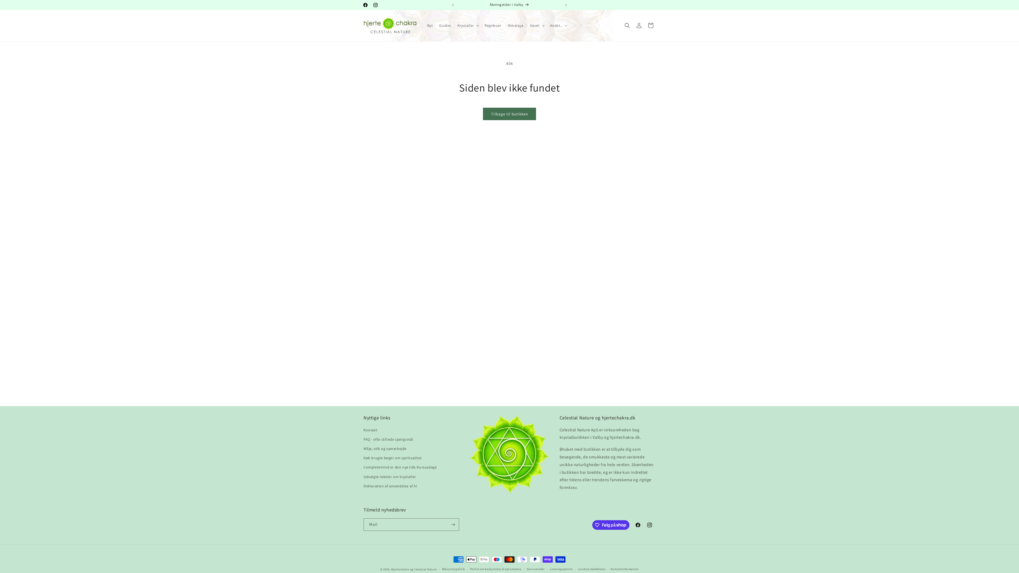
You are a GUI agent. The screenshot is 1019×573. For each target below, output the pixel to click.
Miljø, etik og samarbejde (385, 448)
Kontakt (370, 430)
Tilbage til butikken (509, 113)
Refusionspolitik (453, 569)
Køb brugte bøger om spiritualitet (393, 457)
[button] (467, 25)
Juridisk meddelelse (591, 569)
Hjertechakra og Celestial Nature (414, 569)
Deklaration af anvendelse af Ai (390, 486)
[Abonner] (453, 524)
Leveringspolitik (561, 569)
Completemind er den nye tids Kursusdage (400, 467)
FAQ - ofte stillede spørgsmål (388, 439)
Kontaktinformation (625, 569)
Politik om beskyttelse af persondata (495, 569)
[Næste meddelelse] (566, 5)
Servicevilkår (536, 569)
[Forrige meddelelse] (453, 5)
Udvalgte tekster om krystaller (390, 476)
